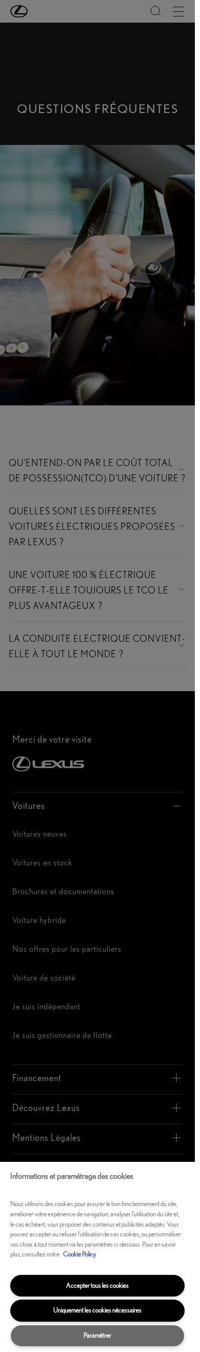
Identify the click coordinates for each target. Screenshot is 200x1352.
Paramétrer (97, 1335)
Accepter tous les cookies (97, 1285)
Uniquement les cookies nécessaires (97, 1310)
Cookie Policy (79, 1254)
